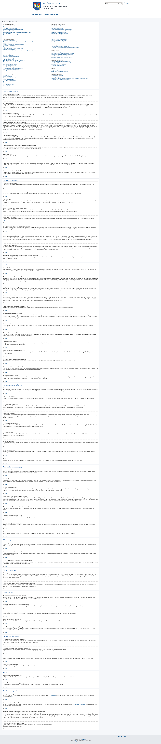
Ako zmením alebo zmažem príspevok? (11, 56)
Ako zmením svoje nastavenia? (9, 40)
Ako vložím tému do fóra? (8, 55)
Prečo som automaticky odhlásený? (10, 34)
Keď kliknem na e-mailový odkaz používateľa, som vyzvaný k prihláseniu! (18, 50)
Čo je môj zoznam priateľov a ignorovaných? (60, 46)
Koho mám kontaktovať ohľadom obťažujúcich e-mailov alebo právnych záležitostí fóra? (69, 78)
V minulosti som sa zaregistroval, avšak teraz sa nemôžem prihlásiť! (17, 32)
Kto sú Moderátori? (55, 27)
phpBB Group (6, 220)
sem (12, 696)
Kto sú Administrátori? (56, 25)
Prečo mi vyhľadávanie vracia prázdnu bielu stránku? (62, 54)
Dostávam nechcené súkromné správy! (59, 40)
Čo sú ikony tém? (6, 85)
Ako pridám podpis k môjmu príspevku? (11, 58)
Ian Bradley (84, 739)
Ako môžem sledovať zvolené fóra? (58, 64)
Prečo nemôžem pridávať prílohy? (10, 64)
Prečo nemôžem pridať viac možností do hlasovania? (14, 60)
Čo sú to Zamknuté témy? (8, 84)
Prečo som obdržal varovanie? (9, 65)
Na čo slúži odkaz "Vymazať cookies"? (11, 36)
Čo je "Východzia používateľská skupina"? (59, 33)
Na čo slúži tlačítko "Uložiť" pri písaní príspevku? (13, 68)
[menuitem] (124, 4)
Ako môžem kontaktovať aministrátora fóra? (60, 79)
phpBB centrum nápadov (80, 704)
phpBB (76, 740)
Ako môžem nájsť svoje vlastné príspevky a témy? (61, 57)
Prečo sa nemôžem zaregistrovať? (10, 28)
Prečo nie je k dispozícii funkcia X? (58, 77)
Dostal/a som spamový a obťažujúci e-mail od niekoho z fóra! (64, 41)
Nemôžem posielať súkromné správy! (59, 39)
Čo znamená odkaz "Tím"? (56, 34)
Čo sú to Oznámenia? (7, 81)
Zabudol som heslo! (7, 33)
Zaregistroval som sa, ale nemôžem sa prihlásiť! (13, 29)
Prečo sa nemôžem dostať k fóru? (10, 63)
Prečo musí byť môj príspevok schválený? (11, 69)
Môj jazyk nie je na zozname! (9, 45)
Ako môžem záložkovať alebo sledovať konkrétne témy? (63, 62)
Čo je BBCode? (6, 75)
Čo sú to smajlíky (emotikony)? (9, 77)
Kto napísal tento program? (57, 75)
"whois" (5, 714)
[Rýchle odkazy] (128, 14)
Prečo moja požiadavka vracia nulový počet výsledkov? (62, 53)
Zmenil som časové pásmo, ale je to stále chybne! (13, 44)
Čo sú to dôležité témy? (8, 83)
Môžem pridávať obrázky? (8, 79)
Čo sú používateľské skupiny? (57, 28)
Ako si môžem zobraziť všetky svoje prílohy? (60, 71)
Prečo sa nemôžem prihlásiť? (9, 30)
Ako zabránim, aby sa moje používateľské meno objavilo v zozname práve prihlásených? (21, 41)
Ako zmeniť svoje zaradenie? (9, 49)
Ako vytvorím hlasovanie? (8, 59)
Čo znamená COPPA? (7, 27)
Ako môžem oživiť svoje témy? (9, 70)
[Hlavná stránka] (37, 6)
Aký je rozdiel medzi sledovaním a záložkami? (61, 61)
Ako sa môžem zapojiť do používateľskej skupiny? (61, 29)
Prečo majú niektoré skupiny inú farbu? (59, 32)
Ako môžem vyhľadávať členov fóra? (59, 55)
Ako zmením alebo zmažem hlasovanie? (11, 61)
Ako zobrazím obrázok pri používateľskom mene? (13, 48)
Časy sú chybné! (6, 43)
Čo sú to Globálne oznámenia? (9, 80)
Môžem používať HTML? (8, 76)
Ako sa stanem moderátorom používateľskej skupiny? (62, 30)
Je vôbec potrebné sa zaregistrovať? (10, 25)
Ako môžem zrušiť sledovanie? (57, 65)
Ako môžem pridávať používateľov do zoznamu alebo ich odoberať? (65, 47)
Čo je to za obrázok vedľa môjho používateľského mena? (14, 47)
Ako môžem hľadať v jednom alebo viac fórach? (61, 52)
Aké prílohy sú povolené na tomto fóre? (59, 70)
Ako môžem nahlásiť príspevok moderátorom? (12, 67)
